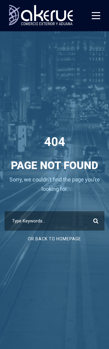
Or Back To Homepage (54, 238)
